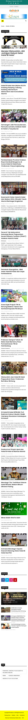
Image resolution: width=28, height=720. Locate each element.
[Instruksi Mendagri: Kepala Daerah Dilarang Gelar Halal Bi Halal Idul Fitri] (14, 539)
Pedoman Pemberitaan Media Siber (13, 717)
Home (11, 6)
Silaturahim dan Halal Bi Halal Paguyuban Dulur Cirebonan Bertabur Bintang (13, 379)
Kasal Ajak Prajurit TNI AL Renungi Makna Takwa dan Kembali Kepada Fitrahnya (12, 307)
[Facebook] (8, 3)
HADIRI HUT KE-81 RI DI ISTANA (10, 678)
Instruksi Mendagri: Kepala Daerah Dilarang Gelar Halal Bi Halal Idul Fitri (13, 551)
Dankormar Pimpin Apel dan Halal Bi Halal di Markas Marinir (13, 450)
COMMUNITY (5, 38)
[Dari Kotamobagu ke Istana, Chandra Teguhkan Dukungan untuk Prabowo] (5, 626)
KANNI (4, 675)
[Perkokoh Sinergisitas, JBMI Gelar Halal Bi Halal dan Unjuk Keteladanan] (14, 260)
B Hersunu (3, 241)
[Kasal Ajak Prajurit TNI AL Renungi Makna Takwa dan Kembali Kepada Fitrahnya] (14, 295)
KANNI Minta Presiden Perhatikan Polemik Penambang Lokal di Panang (18, 609)
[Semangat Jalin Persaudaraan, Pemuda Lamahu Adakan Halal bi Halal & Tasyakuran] (14, 115)
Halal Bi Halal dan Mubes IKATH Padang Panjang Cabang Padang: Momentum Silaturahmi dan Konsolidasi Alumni (13, 89)
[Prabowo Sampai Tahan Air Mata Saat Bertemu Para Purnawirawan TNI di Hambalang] (14, 330)
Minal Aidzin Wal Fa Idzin (10, 518)
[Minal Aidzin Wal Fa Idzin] (14, 508)
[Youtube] (15, 3)
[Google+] (13, 3)
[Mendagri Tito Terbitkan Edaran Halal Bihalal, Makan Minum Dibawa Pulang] (14, 473)
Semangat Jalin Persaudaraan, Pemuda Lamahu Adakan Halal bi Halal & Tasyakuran (13, 127)
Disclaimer (22, 715)
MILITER (4, 291)
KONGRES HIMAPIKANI (14, 675)
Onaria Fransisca (5, 348)
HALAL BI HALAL (10, 26)
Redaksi (13, 715)
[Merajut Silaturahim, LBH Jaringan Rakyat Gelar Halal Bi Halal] (14, 42)
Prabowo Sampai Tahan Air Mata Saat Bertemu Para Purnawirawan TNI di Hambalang (12, 343)
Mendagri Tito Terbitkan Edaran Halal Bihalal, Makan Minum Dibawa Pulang (13, 484)
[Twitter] (11, 3)
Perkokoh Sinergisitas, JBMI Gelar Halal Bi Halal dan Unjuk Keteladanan (12, 271)
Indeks (16, 6)
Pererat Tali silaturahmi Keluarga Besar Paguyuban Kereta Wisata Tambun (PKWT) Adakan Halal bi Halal (13, 235)
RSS (23, 717)
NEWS (4, 146)
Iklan (17, 715)
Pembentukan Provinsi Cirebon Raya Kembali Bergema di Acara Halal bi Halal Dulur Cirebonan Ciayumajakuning (13, 163)
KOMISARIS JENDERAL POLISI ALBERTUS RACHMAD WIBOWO (13, 671)
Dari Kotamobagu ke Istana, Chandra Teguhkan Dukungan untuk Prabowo (18, 626)
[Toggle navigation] (2, 21)
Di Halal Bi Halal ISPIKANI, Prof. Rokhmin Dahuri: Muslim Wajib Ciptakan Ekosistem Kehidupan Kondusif (13, 415)
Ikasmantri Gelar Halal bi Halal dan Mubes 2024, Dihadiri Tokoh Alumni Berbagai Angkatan (13, 199)
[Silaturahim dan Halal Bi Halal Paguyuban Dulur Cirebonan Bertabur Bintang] (14, 368)
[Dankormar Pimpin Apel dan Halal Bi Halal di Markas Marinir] (14, 440)
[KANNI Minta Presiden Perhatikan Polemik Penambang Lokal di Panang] (5, 609)
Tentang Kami (7, 715)
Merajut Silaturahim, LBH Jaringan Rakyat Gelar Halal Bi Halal (13, 53)
